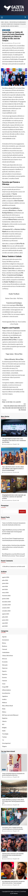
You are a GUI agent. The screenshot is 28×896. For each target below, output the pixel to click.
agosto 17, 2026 (16, 444)
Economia (4, 661)
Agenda (4, 636)
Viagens (4, 746)
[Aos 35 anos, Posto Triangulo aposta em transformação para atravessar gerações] (14, 816)
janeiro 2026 (5, 598)
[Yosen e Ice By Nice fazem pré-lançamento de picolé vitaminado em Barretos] (14, 762)
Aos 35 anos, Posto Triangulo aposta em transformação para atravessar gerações (13, 539)
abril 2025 (5, 626)
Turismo (4, 737)
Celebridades (5, 652)
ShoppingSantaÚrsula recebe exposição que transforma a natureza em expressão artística (14, 496)
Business (4, 646)
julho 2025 (5, 617)
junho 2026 (5, 583)
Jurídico (4, 699)
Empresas (4, 668)
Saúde (4, 730)
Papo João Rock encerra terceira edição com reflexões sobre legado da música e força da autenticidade (13, 468)
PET (3, 724)
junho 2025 (5, 620)
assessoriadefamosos (8, 43)
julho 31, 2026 (16, 472)
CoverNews (23, 891)
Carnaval (4, 649)
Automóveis (5, 640)
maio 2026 (5, 586)
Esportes (4, 674)
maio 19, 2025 (18, 43)
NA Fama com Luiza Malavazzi (10, 715)
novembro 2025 (6, 604)
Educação (4, 665)
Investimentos (6, 693)
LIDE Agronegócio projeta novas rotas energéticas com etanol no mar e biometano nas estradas (14, 440)
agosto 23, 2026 (16, 858)
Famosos (4, 680)
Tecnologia (5, 734)
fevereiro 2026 (6, 595)
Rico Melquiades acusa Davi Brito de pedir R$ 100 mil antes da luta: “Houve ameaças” (13, 555)
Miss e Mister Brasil (7, 705)
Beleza (4, 30)
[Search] (25, 17)
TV (3, 740)
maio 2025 (5, 623)
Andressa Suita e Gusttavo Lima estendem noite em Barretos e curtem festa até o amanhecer (13, 547)
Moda (3, 708)
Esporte (4, 671)
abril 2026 (5, 589)
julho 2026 (5, 580)
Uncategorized (6, 743)
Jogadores (5, 696)
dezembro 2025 (6, 601)
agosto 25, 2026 (16, 777)
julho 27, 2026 (16, 500)
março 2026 (5, 592)
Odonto (4, 721)
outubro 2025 (6, 607)
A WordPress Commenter (9, 566)
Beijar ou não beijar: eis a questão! (11, 401)
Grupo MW (5, 687)
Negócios (4, 718)
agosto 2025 (5, 614)
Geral (3, 683)
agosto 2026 (5, 577)
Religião (4, 727)
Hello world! (21, 566)
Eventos (8, 30)
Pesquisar (5, 505)
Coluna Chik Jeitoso (7, 655)
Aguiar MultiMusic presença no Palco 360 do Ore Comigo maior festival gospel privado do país (13, 531)
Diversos (4, 658)
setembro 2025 (6, 611)
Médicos (4, 702)
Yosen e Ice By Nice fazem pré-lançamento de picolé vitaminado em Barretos (13, 524)
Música (4, 712)
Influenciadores (6, 690)
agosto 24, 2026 (16, 831)
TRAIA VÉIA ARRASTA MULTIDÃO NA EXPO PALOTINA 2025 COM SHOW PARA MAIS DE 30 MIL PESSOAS (14, 407)
